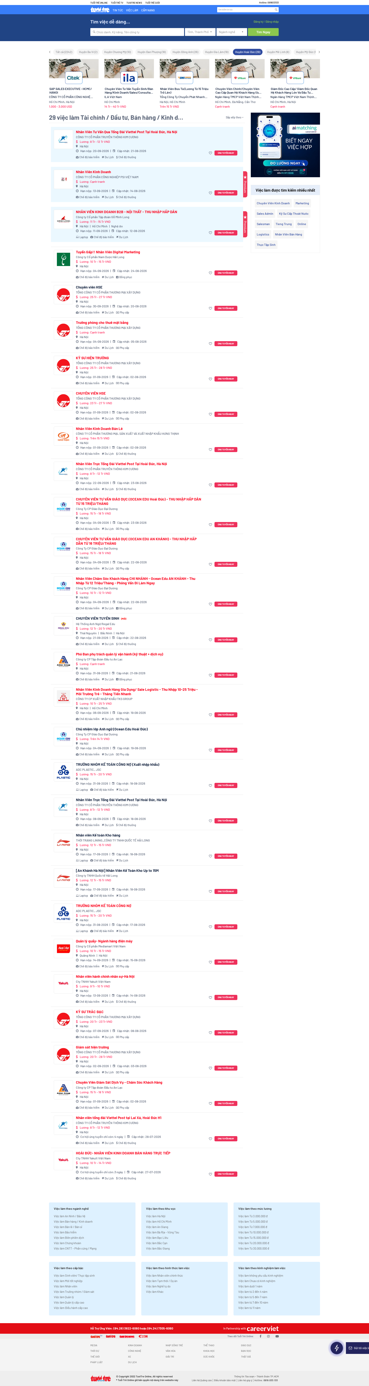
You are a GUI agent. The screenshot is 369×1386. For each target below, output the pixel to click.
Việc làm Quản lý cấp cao (69, 1302)
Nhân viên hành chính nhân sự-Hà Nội (105, 976)
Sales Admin (265, 213)
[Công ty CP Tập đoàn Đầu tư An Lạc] (63, 661)
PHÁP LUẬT (96, 1362)
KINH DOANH (135, 1345)
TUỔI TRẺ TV (117, 2)
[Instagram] (268, 1336)
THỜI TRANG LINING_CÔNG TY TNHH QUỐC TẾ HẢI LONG (113, 840)
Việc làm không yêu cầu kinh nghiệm (260, 1275)
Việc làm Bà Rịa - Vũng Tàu (162, 1232)
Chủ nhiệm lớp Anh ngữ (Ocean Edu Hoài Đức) (112, 729)
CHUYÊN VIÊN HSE (91, 393)
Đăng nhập (272, 21)
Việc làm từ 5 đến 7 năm (252, 1297)
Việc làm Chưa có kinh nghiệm (256, 1281)
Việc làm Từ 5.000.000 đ (253, 1221)
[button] (211, 153)
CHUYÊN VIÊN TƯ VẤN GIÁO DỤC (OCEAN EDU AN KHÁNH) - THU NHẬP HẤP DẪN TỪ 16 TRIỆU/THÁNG (136, 541)
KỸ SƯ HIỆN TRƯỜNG (92, 358)
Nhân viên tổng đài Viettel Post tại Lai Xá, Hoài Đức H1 (118, 1118)
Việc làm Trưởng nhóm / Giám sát (74, 1291)
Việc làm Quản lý (64, 1297)
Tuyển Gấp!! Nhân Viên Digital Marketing (108, 252)
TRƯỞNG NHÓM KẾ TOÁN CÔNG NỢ (103, 906)
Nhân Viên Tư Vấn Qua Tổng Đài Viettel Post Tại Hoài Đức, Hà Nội (126, 132)
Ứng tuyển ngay (226, 153)
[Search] (276, 9)
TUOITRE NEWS (134, 2)
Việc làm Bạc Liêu (157, 1237)
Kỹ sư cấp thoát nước (293, 213)
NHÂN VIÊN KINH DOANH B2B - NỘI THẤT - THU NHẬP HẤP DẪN (126, 212)
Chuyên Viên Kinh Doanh (273, 203)
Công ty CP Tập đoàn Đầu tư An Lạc (99, 659)
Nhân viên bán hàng (288, 234)
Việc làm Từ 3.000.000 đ (253, 1216)
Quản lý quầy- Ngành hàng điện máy (104, 941)
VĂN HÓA (170, 1350)
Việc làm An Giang (157, 1227)
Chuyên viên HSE (89, 287)
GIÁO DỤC (246, 1345)
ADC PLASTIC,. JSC (88, 769)
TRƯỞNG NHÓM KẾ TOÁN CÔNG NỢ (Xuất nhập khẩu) (117, 764)
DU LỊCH (132, 1362)
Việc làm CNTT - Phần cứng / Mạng (75, 1248)
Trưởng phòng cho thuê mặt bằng (102, 322)
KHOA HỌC (209, 1350)
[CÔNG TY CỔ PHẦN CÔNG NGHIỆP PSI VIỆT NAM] (63, 179)
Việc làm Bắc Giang (158, 1248)
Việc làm (132, 10)
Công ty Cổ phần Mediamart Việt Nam (100, 946)
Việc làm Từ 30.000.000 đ (253, 1248)
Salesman (263, 224)
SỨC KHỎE (209, 1356)
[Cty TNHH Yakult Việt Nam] (63, 983)
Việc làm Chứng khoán (67, 1243)
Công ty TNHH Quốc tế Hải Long (97, 875)
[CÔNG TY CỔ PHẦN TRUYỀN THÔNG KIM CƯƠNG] (63, 139)
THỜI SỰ (94, 1350)
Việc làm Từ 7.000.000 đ (252, 1227)
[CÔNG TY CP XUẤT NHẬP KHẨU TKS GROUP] (63, 697)
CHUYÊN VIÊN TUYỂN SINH (101, 618)
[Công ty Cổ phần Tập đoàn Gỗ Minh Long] (63, 219)
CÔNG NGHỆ (134, 1350)
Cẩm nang (148, 10)
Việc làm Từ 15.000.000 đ (253, 1237)
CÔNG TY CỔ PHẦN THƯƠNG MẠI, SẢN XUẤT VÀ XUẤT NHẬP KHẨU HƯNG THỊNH (127, 433)
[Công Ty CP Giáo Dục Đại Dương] (63, 506)
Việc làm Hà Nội (155, 1216)
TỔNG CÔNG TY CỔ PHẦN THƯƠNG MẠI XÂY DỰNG (108, 292)
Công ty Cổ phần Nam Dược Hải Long (100, 257)
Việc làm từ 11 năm (249, 1308)
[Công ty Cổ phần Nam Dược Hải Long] (63, 259)
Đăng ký (258, 21)
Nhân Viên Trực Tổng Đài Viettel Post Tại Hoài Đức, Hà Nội (121, 464)
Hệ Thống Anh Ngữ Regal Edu (95, 624)
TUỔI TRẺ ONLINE (99, 2)
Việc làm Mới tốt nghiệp (68, 1281)
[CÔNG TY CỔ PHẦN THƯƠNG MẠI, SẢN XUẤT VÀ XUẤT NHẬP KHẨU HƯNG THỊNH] (63, 436)
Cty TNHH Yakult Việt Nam (93, 981)
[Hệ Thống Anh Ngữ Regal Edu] (63, 625)
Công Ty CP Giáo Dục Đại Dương (97, 509)
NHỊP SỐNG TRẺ (174, 1345)
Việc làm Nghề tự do (158, 1286)
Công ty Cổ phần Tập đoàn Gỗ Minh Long (102, 217)
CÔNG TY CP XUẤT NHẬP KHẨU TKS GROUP (104, 699)
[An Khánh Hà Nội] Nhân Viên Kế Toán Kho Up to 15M (117, 870)
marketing (302, 203)
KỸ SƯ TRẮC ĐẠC (90, 1012)
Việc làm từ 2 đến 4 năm (252, 1291)
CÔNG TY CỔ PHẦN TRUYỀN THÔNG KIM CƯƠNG (107, 137)
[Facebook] (260, 1336)
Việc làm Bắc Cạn (156, 1243)
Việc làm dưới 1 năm (250, 1286)
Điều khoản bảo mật (225, 1380)
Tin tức (118, 10)
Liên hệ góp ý (245, 1380)
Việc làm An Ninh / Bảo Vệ (69, 1216)
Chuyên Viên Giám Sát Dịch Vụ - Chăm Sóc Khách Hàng (119, 1082)
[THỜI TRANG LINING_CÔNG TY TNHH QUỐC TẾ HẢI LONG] (63, 842)
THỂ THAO (208, 1345)
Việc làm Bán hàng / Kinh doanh (73, 1221)
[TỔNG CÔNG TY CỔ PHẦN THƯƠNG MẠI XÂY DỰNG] (63, 294)
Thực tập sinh (266, 244)
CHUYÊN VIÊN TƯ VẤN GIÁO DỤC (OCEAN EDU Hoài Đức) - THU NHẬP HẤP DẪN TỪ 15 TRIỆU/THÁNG (138, 501)
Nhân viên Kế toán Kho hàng (98, 835)
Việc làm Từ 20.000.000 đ (253, 1243)
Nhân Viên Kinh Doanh (93, 172)
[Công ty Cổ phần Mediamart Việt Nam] (63, 948)
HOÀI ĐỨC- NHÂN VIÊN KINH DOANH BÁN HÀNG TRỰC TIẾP (123, 1153)
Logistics (263, 234)
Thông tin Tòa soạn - (245, 1376)
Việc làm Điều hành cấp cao (71, 1308)
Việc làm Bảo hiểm (65, 1232)
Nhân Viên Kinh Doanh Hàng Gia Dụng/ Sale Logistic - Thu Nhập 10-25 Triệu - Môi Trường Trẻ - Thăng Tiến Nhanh (137, 691)
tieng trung (284, 224)
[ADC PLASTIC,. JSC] (63, 771)
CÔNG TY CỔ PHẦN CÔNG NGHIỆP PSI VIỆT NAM (107, 177)
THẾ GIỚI (95, 1356)
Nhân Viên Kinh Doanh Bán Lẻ (99, 429)
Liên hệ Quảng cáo (202, 1380)
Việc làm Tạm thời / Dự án (161, 1281)
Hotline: (266, 1380)
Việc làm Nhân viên (65, 1286)
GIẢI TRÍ (170, 1356)
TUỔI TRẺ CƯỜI (152, 2)
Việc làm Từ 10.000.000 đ (253, 1232)
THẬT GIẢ (246, 1356)
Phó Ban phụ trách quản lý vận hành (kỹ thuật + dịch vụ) (119, 654)
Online (302, 224)
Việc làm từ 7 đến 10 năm (253, 1302)
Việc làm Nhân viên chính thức (164, 1275)
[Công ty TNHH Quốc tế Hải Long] (63, 878)
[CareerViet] (262, 1328)
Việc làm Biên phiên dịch (69, 1237)
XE (129, 1356)
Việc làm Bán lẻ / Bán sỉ (68, 1227)
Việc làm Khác (155, 1291)
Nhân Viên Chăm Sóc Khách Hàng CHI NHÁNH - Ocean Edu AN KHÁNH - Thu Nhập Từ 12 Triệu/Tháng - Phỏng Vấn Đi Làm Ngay (135, 580)
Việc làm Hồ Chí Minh (159, 1221)
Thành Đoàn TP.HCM (268, 1376)
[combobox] (137, 32)
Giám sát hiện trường (92, 1047)
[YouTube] (277, 1336)
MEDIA (93, 1345)
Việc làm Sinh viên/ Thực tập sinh (74, 1275)
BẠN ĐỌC (246, 1350)
